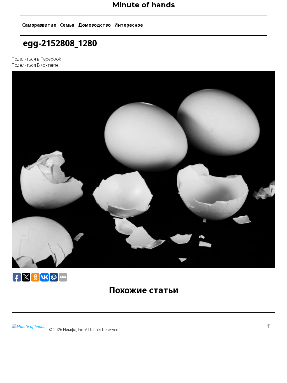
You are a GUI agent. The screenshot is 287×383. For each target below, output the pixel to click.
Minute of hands (143, 4)
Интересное (128, 25)
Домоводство (94, 25)
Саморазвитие (39, 25)
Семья (67, 25)
